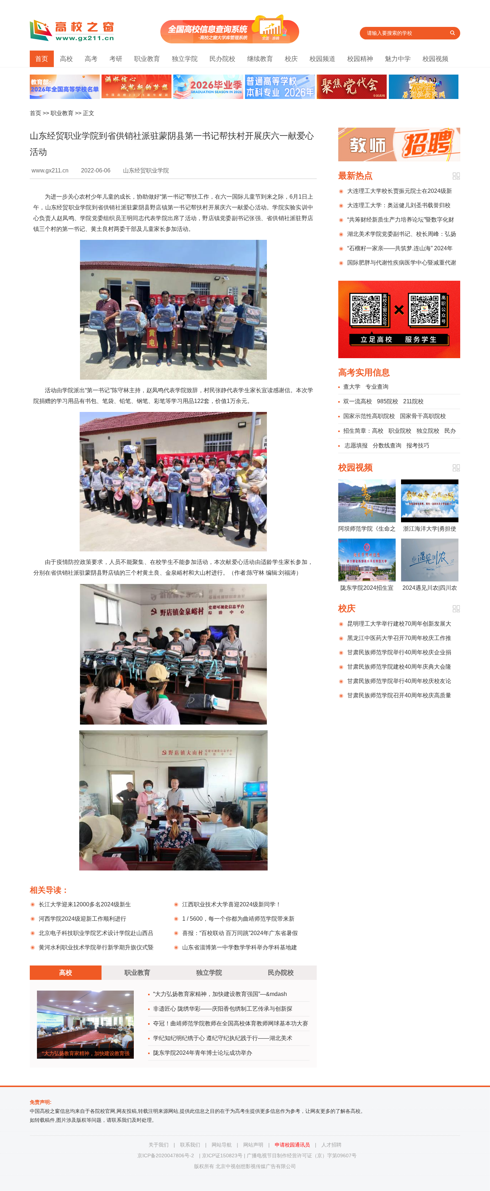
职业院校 (399, 431)
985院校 (387, 401)
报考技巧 (417, 445)
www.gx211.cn (50, 170)
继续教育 (260, 58)
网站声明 (253, 1145)
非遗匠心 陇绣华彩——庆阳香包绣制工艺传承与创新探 (222, 1009)
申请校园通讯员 (292, 1145)
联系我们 (190, 1145)
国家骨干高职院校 (423, 416)
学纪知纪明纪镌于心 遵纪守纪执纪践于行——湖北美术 (222, 1038)
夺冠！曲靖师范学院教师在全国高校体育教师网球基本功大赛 (230, 1023)
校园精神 (360, 58)
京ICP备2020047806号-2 (165, 1155)
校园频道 (322, 58)
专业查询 (377, 387)
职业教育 (147, 58)
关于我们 (159, 1145)
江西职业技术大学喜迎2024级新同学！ (231, 904)
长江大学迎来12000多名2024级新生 (85, 904)
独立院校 (427, 431)
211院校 (413, 401)
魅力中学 (398, 58)
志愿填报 (356, 445)
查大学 (352, 387)
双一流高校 (357, 401)
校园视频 (435, 58)
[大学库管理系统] (229, 41)
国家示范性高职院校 (369, 416)
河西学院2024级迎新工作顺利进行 (82, 919)
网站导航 (222, 1145)
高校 (66, 58)
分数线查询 (387, 445)
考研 (115, 58)
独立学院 (185, 58)
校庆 (291, 58)
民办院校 (222, 58)
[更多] (456, 176)
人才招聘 (331, 1145)
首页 (41, 58)
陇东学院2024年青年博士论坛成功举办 (202, 1053)
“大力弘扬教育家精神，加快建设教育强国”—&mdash (220, 994)
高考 (91, 58)
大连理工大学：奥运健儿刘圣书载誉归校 (399, 205)
